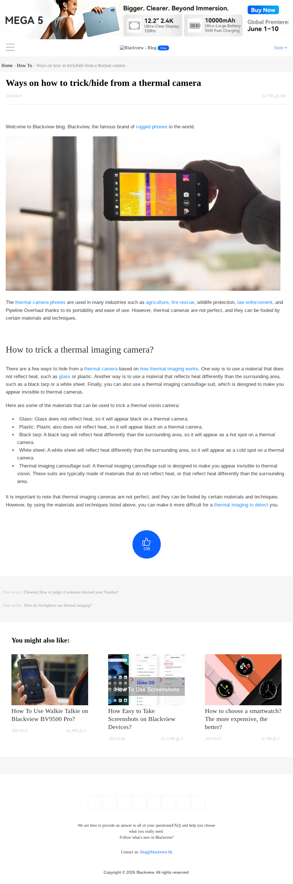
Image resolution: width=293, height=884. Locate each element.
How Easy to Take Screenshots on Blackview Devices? (141, 718)
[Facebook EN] (95, 802)
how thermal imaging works (169, 369)
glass (64, 376)
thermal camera (101, 369)
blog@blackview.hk (156, 852)
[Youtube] (124, 802)
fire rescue (182, 302)
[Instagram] (139, 802)
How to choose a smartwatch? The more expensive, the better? (243, 718)
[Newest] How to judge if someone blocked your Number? (71, 592)
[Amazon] (154, 802)
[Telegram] (198, 802)
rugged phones (151, 126)
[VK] (168, 802)
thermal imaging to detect (241, 505)
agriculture (157, 302)
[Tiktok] (183, 802)
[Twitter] (109, 802)
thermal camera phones (40, 302)
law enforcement (254, 302)
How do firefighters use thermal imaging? (58, 605)
